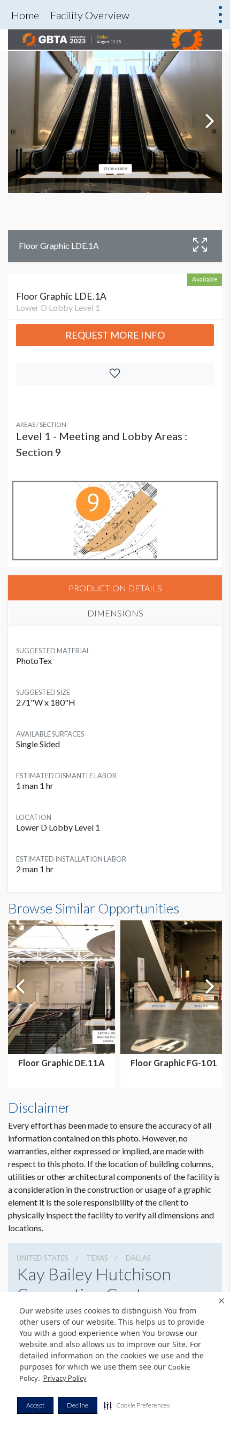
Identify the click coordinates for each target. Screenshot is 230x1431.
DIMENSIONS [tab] (115, 613)
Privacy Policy (65, 1378)
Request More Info (115, 335)
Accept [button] (35, 1405)
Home (25, 15)
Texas (97, 1258)
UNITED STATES (42, 1258)
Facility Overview (89, 15)
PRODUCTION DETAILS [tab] (115, 588)
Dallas (138, 1258)
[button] (137, 1405)
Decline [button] (77, 1405)
